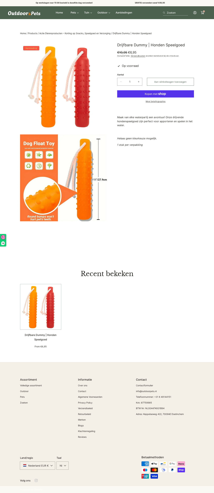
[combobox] (175, 12)
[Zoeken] (165, 12)
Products (32, 33)
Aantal (120, 74)
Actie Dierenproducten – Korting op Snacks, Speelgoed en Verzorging (75, 33)
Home (23, 33)
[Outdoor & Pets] (24, 13)
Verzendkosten (138, 56)
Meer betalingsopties (156, 101)
